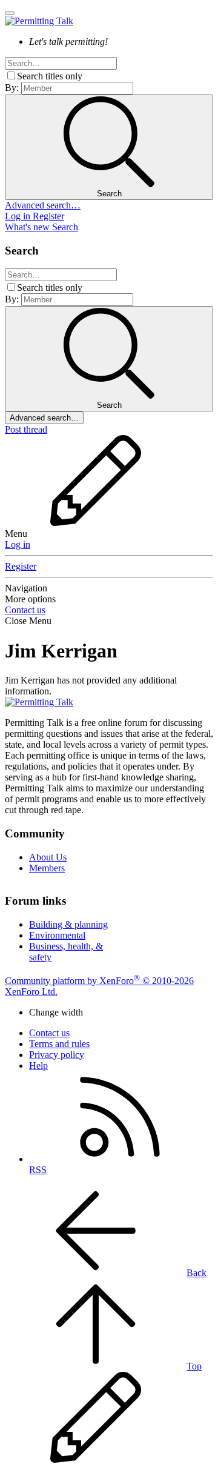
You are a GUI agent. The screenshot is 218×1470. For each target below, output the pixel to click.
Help (38, 1065)
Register (20, 566)
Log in (17, 544)
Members (47, 868)
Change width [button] (56, 1012)
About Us (48, 857)
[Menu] (10, 13)
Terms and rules (59, 1044)
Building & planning (68, 924)
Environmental (57, 935)
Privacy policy (56, 1054)
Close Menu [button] (28, 621)
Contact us (25, 610)
